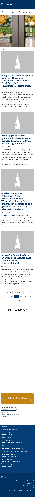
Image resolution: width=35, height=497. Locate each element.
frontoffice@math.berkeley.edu (11, 443)
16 (30, 292)
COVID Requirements (9, 410)
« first (9, 292)
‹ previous (18, 292)
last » (26, 301)
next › (19, 301)
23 (12, 301)
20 (21, 297)
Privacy (31, 488)
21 (26, 297)
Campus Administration (9, 457)
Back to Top (30, 494)
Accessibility (29, 483)
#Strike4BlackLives (8, 215)
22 (30, 297)
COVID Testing (7, 412)
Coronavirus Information (10, 414)
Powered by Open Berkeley (25, 481)
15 (26, 292)
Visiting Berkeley (7, 464)
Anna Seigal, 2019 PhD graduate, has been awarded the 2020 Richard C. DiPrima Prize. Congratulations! (16, 139)
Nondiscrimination (28, 485)
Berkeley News (6, 459)
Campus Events (6, 466)
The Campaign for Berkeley (10, 461)
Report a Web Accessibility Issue (12, 448)
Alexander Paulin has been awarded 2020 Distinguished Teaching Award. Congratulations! (16, 259)
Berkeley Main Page (8, 454)
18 (12, 297)
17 (8, 297)
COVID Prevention (8, 417)
